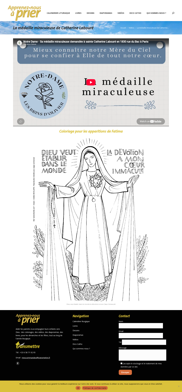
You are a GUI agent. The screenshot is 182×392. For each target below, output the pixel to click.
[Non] (178, 386)
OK (78, 388)
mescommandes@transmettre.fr (36, 357)
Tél (120, 342)
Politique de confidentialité (94, 388)
